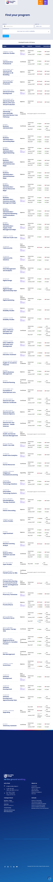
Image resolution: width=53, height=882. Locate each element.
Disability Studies (8, 311)
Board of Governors (36, 787)
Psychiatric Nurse (8, 618)
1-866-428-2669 (10, 790)
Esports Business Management (8, 373)
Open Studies (7, 564)
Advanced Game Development (8, 92)
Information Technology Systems (10, 492)
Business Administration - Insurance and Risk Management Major (9, 200)
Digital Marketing (8, 300)
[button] (26, 31)
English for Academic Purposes (10, 364)
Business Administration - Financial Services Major (9, 163)
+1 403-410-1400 (10, 788)
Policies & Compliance (37, 792)
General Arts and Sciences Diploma (9, 413)
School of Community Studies (38, 805)
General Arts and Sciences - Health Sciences (9, 424)
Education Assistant (9, 354)
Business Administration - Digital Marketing (8, 151)
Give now (34, 793)
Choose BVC (34, 786)
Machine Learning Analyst (9, 544)
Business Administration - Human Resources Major (9, 187)
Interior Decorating (9, 510)
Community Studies (8, 51)
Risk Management (9, 654)
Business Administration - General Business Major (8, 175)
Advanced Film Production (8, 83)
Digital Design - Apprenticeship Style (10, 289)
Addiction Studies (9, 53)
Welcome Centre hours (9, 810)
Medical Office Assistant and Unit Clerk (9, 554)
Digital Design (7, 280)
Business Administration (8, 127)
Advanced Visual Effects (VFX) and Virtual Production (9, 102)
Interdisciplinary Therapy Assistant (9, 501)
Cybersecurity (7, 248)
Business (5, 60)
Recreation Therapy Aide (9, 630)
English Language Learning (10, 361)
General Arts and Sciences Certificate (9, 401)
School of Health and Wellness (38, 806)
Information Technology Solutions (10, 483)
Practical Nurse (8, 605)
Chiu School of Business (37, 802)
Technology (6, 246)
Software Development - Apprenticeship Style (10, 698)
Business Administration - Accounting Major (9, 139)
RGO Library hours (8, 811)
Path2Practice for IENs (10, 573)
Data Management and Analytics (9, 269)
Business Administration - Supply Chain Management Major (9, 226)
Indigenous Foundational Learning (10, 474)
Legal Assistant (8, 533)
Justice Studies (8, 521)
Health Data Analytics (10, 455)
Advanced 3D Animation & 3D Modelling (8, 73)
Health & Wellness (8, 109)
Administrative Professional (8, 63)
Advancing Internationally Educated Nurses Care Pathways (10, 114)
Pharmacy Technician (10, 594)
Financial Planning (9, 382)
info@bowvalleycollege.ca (12, 786)
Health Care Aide (8, 445)
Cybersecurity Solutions (7, 259)
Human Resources (9, 465)
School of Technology (36, 800)
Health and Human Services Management (10, 435)
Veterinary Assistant (10, 726)
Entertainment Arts (8, 69)
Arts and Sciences (8, 399)
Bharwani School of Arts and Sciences (40, 808)
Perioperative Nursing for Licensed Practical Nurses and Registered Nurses (10, 583)
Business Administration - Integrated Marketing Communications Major (10, 213)
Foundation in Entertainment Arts (9, 391)
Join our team (35, 789)
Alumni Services (35, 790)
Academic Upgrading (8, 471)
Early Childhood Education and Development (8, 331)
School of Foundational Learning (39, 803)
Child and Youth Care (10, 237)
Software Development (7, 677)
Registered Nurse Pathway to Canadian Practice (10, 642)
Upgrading (6, 712)
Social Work (7, 665)
